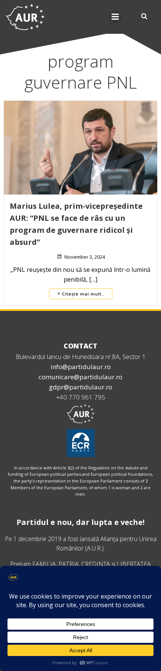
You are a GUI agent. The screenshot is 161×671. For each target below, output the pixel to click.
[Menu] (115, 17)
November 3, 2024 (84, 256)
